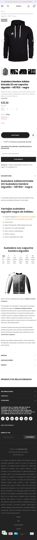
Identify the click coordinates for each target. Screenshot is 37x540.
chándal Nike (30, 480)
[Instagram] (16, 418)
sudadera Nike (5, 474)
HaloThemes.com (18, 455)
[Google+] (12, 418)
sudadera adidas (20, 474)
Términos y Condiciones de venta (20, 142)
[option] (18, 41)
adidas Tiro (5, 468)
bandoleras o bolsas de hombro (11, 502)
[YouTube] (26, 418)
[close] (35, 2)
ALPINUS (18, 529)
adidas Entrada (25, 468)
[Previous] (3, 41)
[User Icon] (29, 6)
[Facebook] (3, 418)
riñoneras (33, 499)
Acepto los (7, 142)
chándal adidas (6, 482)
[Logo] (18, 6)
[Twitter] (7, 418)
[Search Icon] (8, 6)
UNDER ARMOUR (18, 525)
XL (16, 109)
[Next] (34, 41)
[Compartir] (33, 135)
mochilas (33, 496)
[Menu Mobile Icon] (2, 6)
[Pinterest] (21, 418)
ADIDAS (18, 517)
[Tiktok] (30, 418)
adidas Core (14, 468)
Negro (4, 118)
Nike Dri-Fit (4, 493)
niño (27, 482)
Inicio (2, 11)
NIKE (18, 521)
